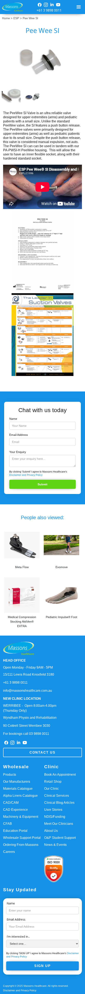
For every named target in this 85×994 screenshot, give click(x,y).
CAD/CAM (11, 802)
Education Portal (15, 830)
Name (13, 418)
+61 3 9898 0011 (49, 10)
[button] (79, 7)
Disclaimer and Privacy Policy (25, 475)
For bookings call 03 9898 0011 (26, 733)
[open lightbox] (42, 61)
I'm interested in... (18, 936)
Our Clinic (51, 788)
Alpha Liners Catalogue (20, 795)
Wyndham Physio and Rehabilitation (30, 717)
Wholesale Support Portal (22, 837)
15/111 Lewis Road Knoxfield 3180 (28, 674)
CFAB (7, 823)
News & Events (55, 844)
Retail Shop (52, 781)
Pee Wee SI (30, 18)
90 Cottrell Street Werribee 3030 (26, 725)
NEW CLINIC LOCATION (22, 698)
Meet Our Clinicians (58, 823)
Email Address (18, 434)
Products (9, 774)
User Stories (53, 809)
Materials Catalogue (18, 788)
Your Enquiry (17, 452)
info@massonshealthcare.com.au (27, 690)
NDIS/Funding (54, 816)
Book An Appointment (60, 774)
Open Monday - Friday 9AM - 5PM (28, 667)
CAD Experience (15, 809)
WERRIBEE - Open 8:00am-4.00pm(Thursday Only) (29, 708)
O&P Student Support (60, 837)
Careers (9, 851)
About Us (51, 830)
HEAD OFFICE (14, 660)
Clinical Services (56, 795)
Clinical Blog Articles (59, 802)
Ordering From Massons (20, 844)
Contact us (42, 752)
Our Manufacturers (16, 781)
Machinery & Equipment (20, 816)
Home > (7, 18)
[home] (11, 7)
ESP (16, 18)
